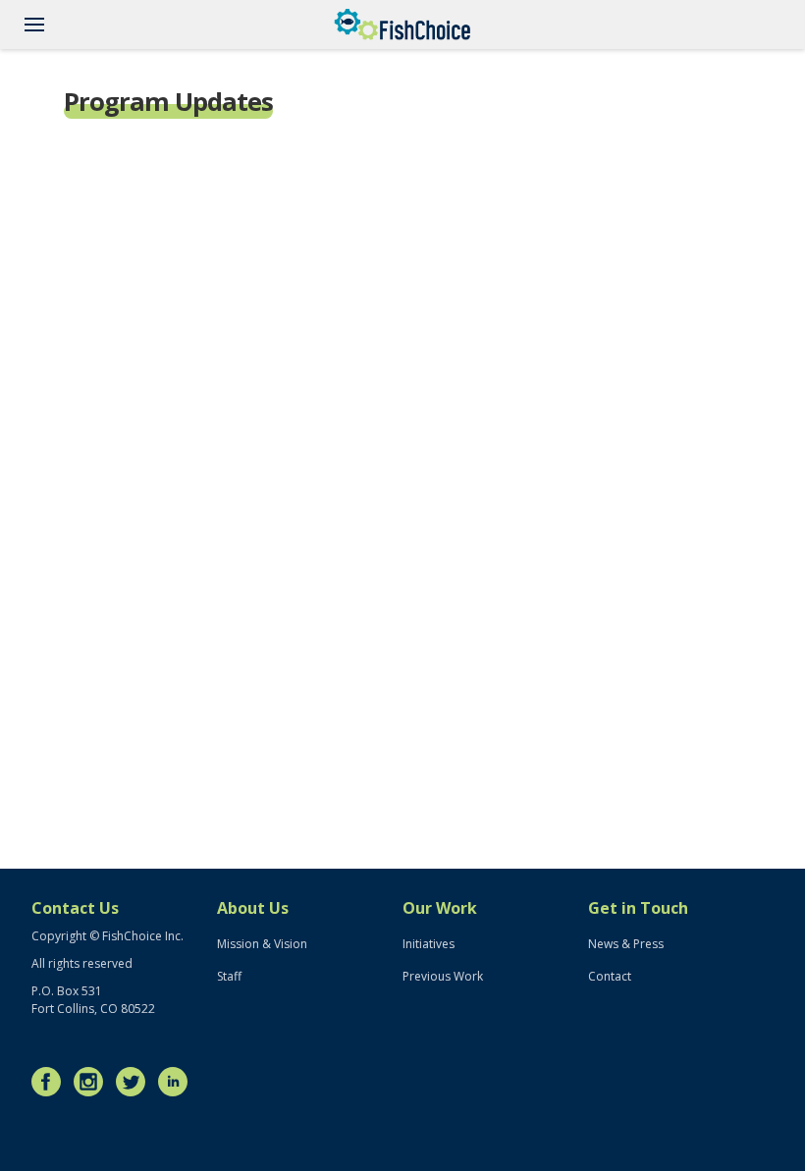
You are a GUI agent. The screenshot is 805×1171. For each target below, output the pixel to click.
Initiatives (428, 943)
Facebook (51, 1081)
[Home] (402, 24)
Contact (609, 976)
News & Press (626, 943)
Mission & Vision (262, 943)
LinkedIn (177, 1081)
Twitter (135, 1081)
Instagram (93, 1081)
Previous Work (442, 976)
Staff (229, 976)
